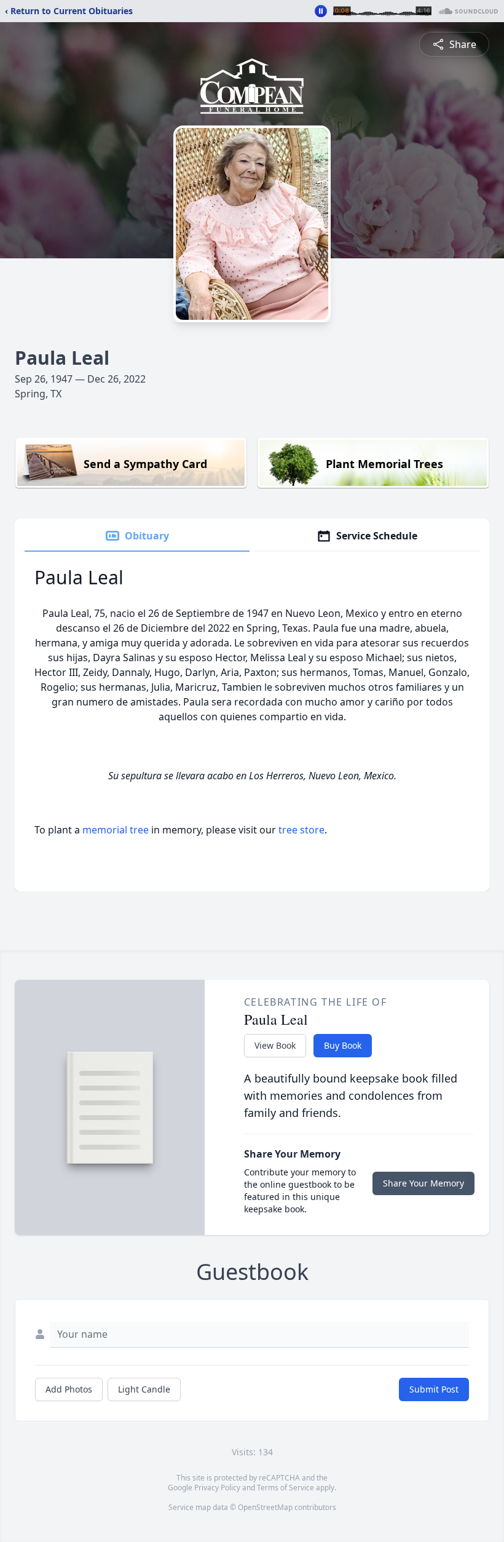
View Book (275, 1045)
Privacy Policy (217, 1487)
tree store (301, 830)
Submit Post (434, 1389)
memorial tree (115, 830)
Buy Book (342, 1045)
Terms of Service (285, 1487)
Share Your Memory (423, 1183)
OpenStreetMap (265, 1507)
